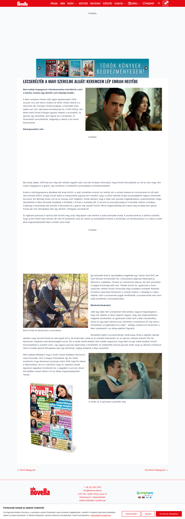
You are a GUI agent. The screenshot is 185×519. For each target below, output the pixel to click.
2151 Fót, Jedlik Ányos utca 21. (92, 494)
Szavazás (118, 3)
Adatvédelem (99, 497)
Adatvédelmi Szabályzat (101, 515)
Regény (70, 3)
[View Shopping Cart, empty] (165, 3)
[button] (75, 3)
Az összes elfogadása (169, 514)
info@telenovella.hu (92, 490)
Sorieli (134, 3)
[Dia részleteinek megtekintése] (92, 68)
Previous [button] (39, 68)
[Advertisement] (92, 36)
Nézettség (83, 3)
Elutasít (148, 514)
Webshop (150, 3)
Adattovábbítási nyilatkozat (92, 500)
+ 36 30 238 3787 (92, 487)
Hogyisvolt (95, 3)
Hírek (62, 3)
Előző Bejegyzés (26, 470)
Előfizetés (107, 3)
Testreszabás (131, 514)
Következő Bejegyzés (156, 470)
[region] (92, 511)
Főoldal (54, 3)
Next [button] (146, 68)
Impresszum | (86, 497)
